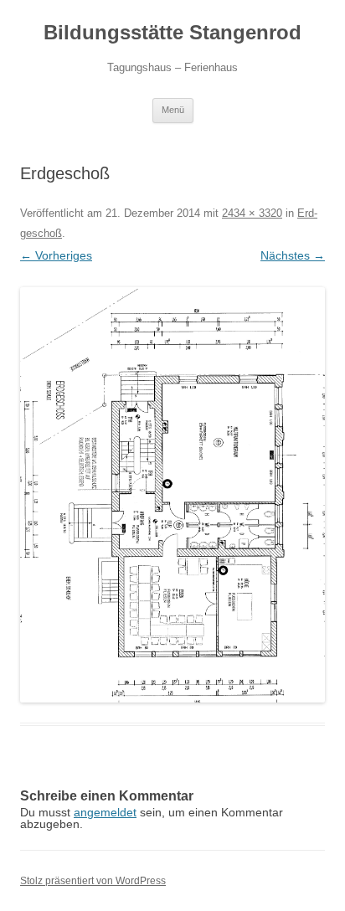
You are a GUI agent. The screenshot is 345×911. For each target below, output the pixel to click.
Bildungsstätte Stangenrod (172, 32)
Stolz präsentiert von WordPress (93, 881)
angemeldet (105, 812)
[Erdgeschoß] (172, 495)
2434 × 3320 (252, 213)
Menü (173, 110)
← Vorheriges (56, 255)
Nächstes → (292, 255)
